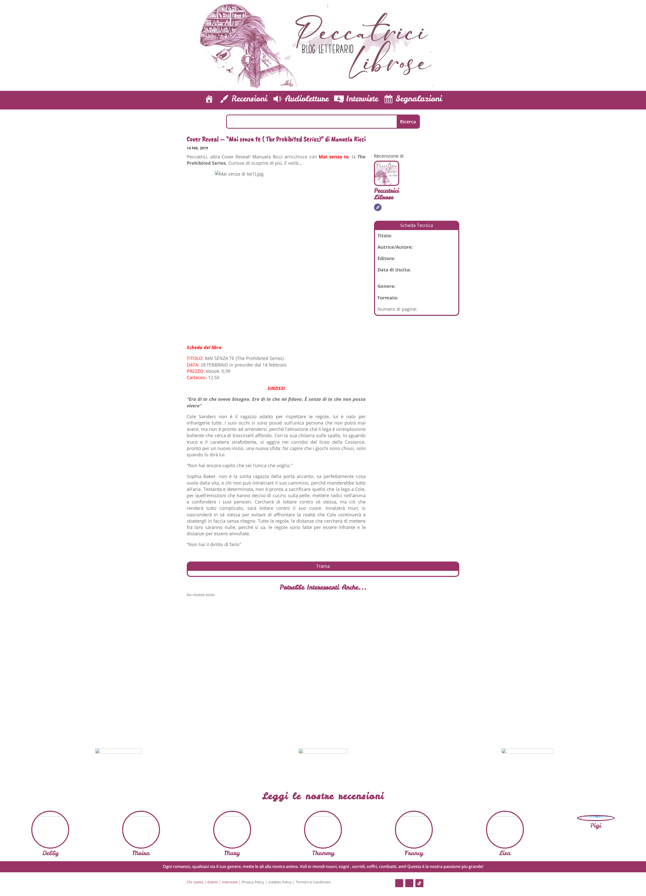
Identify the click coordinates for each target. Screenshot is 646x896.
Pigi (595, 825)
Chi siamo (195, 882)
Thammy (323, 853)
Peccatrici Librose (386, 194)
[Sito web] (378, 207)
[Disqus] (323, 671)
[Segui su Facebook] (399, 883)
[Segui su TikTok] (419, 883)
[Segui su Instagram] (409, 883)
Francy (414, 853)
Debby (50, 853)
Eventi (212, 882)
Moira (141, 853)
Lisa (504, 853)
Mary (232, 853)
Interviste (230, 882)
